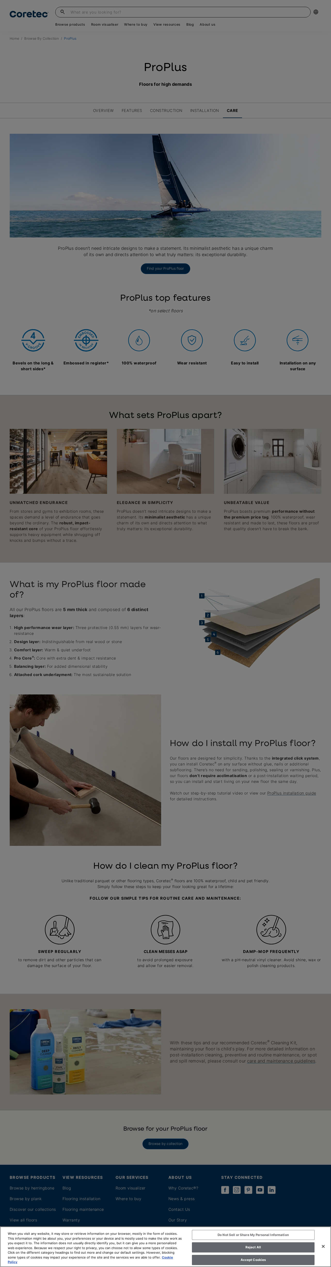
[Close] (323, 1246)
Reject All (253, 1247)
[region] (165, 1247)
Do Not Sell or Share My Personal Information (253, 1235)
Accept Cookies (253, 1260)
